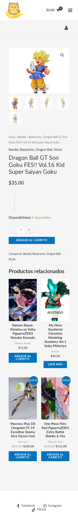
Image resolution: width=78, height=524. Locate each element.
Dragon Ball (44, 149)
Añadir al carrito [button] (22, 357)
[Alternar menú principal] (70, 10)
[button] (62, 55)
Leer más (55, 364)
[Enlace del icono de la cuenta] (66, 28)
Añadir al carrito (31, 240)
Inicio (12, 137)
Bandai (22, 137)
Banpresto (34, 137)
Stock (58, 149)
